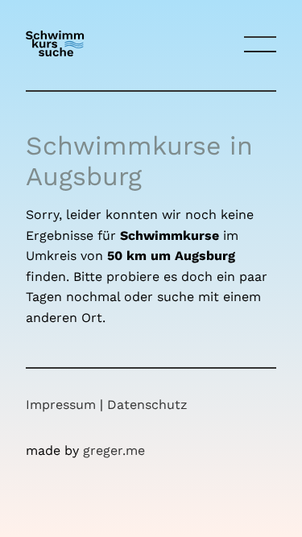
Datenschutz (147, 404)
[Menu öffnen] (260, 45)
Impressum (61, 404)
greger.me (114, 450)
